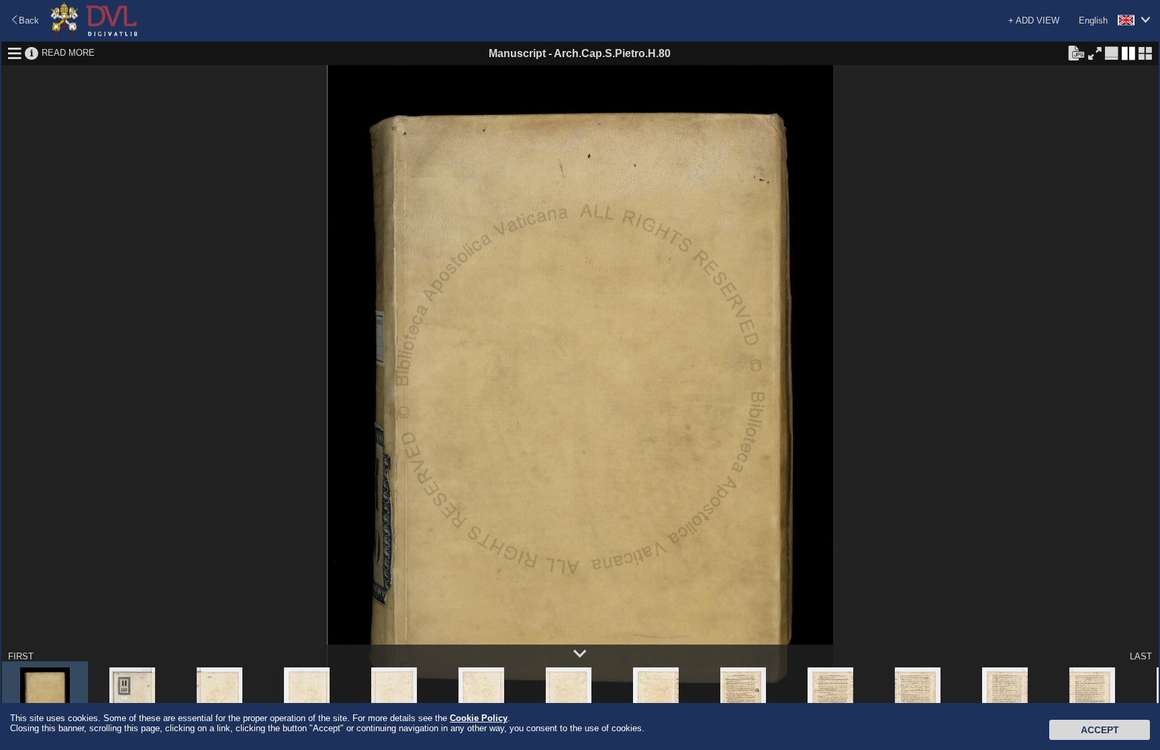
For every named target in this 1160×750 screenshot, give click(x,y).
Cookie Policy (479, 718)
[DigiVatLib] (94, 34)
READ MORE (68, 53)
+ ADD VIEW (1033, 20)
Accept (1100, 729)
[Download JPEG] (1076, 52)
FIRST (21, 656)
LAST (1141, 656)
